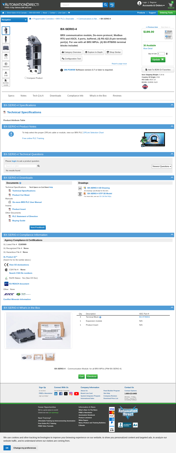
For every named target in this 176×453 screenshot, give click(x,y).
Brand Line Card (87, 393)
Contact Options (131, 390)
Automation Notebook (87, 415)
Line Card (61, 13)
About (45, 13)
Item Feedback (38, 227)
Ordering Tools (166, 13)
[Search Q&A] (38, 166)
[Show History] (112, 4)
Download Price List (111, 398)
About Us (84, 390)
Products (141, 13)
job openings (53, 412)
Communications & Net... (88, 19)
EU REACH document (19, 284)
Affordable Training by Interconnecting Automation (56, 421)
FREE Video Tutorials (45, 426)
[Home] (3, 13)
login (14, 161)
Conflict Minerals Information (17, 299)
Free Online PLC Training (47, 423)
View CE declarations (19, 265)
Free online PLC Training (33, 138)
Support (152, 13)
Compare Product (34, 78)
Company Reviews (110, 396)
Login (145, 2)
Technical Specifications (23, 112)
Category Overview (72, 52)
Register (153, 2)
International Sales (87, 398)
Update (156, 59)
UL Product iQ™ (10, 257)
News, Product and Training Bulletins (92, 423)
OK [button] (7, 448)
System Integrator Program (90, 396)
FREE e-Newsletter (85, 412)
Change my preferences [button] (24, 448)
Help (51, 187)
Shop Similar (115, 52)
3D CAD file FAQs (105, 196)
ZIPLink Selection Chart (93, 132)
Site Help (107, 393)
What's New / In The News (88, 410)
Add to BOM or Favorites (159, 70)
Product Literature (85, 417)
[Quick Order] (69, 13)
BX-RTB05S (144, 317)
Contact (52, 13)
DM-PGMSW (69, 70)
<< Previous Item (152, 27)
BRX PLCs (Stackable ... (66, 19)
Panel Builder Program (112, 390)
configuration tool (72, 59)
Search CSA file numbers (20, 273)
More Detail (147, 48)
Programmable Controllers (43, 19)
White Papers (83, 420)
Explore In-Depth (95, 52)
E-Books (82, 425)
